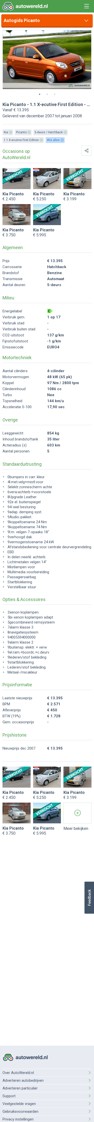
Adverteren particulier (20, 1088)
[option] (47, 59)
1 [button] (39, 94)
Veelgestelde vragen (19, 1103)
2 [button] (47, 94)
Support (9, 1096)
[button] (89, 897)
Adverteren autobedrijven (23, 1080)
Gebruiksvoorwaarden (20, 1111)
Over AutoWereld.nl (18, 1072)
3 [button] (54, 94)
